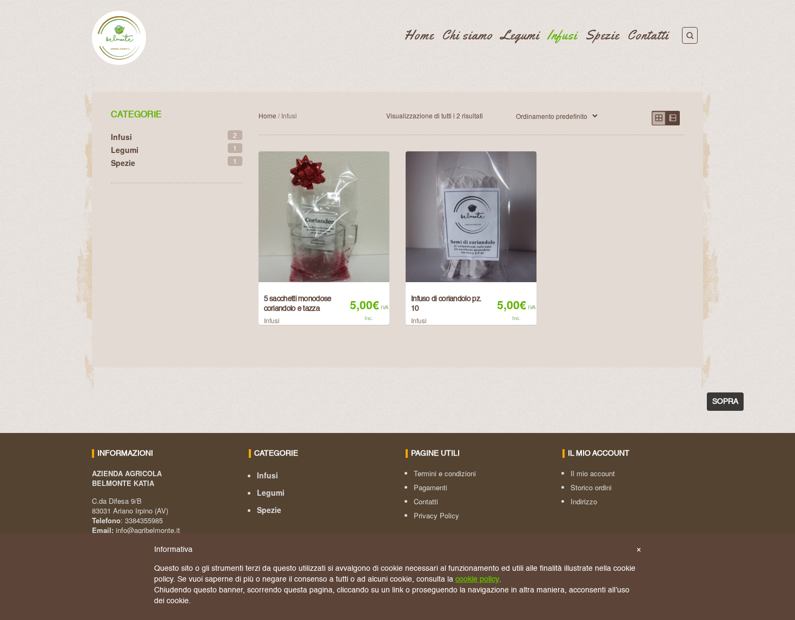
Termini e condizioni (445, 473)
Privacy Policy (436, 515)
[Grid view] (659, 118)
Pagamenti (430, 487)
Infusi (562, 35)
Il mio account (593, 473)
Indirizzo (584, 501)
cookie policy (477, 579)
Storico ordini (591, 487)
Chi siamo (467, 35)
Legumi (520, 35)
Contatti (647, 35)
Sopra (725, 401)
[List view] (673, 118)
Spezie (602, 35)
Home (419, 35)
